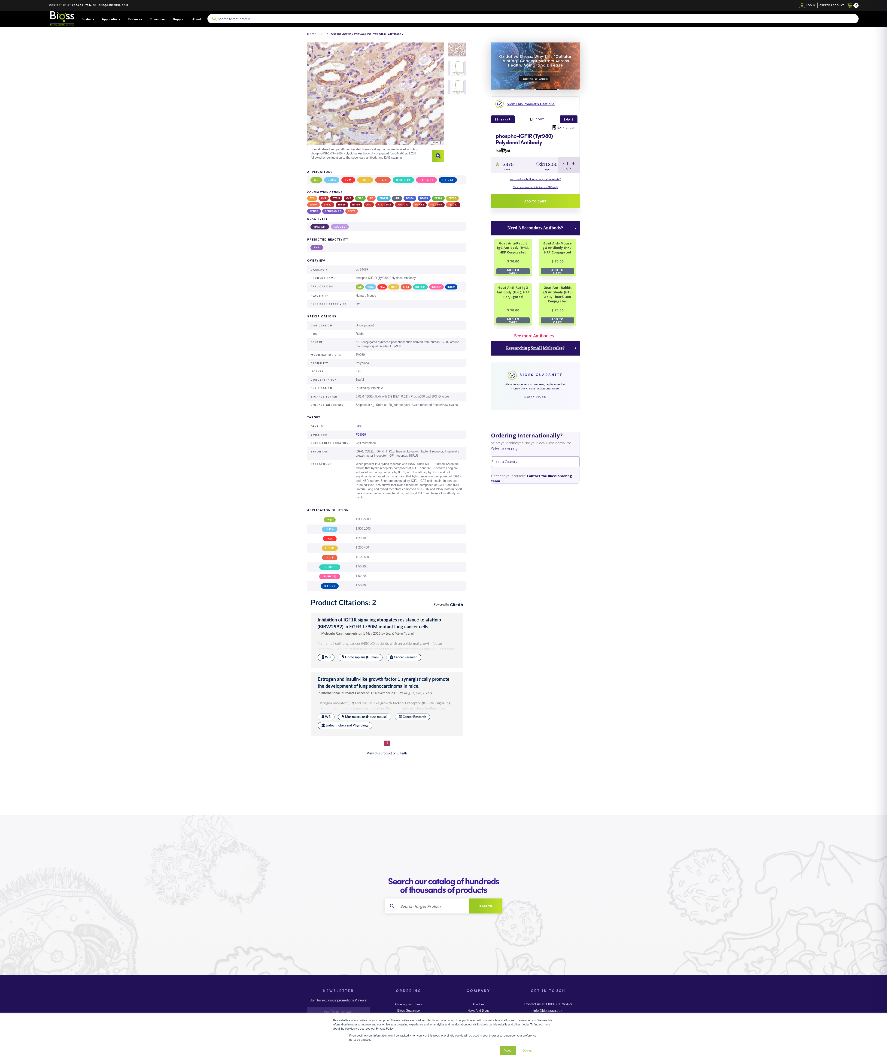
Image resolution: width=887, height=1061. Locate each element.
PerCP (314, 211)
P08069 (361, 434)
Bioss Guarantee (408, 1010)
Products (88, 19)
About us (478, 1004)
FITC (360, 198)
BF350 (410, 198)
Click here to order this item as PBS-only (535, 187)
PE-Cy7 (453, 204)
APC (368, 204)
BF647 (327, 204)
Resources (135, 19)
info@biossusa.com (113, 5)
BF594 (313, 204)
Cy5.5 (336, 198)
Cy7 (348, 198)
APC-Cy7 (403, 204)
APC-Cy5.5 (384, 204)
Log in (811, 5)
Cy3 (312, 198)
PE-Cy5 (419, 204)
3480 (359, 426)
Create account (832, 5)
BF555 (452, 198)
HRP (397, 198)
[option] (375, 102)
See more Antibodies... (535, 336)
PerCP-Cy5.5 (333, 211)
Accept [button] (508, 1050)
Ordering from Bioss (408, 1004)
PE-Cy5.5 (436, 204)
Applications (111, 19)
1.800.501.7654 (82, 5)
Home (311, 34)
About (196, 19)
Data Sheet (566, 128)
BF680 (342, 204)
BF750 (356, 204)
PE (371, 198)
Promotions (157, 19)
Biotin (384, 198)
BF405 (424, 198)
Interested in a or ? (535, 179)
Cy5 (323, 198)
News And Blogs (478, 1010)
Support (179, 19)
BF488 (438, 198)
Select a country (504, 448)
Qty (568, 168)
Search (485, 906)
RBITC (351, 211)
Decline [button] (527, 1050)
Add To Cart (513, 271)
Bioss (62, 19)
